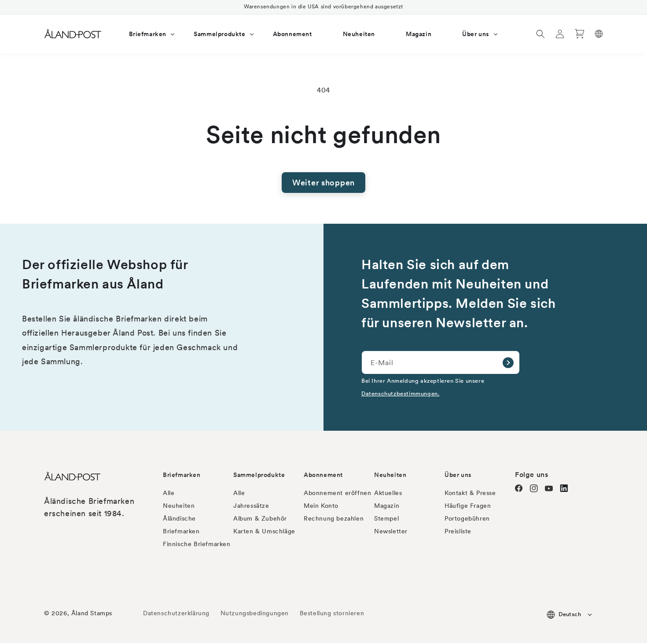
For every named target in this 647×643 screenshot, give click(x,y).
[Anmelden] (508, 362)
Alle (168, 492)
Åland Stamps (91, 613)
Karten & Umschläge (264, 531)
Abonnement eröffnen (337, 492)
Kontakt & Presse (470, 492)
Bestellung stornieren (332, 613)
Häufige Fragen (468, 505)
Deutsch (570, 614)
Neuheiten (179, 505)
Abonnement (323, 474)
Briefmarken (182, 474)
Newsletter (391, 531)
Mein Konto (321, 505)
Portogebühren (467, 518)
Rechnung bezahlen (334, 518)
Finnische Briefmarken (197, 543)
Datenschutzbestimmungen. (400, 393)
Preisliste (458, 531)
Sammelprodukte (259, 474)
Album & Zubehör (260, 518)
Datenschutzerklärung (176, 613)
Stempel (386, 518)
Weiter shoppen (323, 182)
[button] (146, 33)
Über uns (458, 474)
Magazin (386, 505)
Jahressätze (251, 505)
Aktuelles (388, 492)
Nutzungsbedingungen (255, 613)
